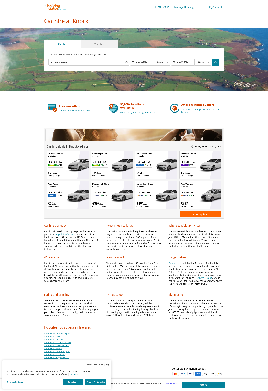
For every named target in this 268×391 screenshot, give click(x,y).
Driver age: (94, 54)
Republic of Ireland (66, 234)
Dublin (172, 263)
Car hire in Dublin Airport (57, 333)
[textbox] (88, 62)
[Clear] (126, 62)
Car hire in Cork (52, 336)
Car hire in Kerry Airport (56, 345)
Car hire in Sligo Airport (56, 357)
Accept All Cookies (96, 382)
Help (201, 7)
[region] (56, 374)
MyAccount (215, 7)
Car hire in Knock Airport (57, 351)
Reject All (72, 382)
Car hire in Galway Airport (57, 342)
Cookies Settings (15, 381)
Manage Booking (184, 7)
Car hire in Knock (53, 348)
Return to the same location (64, 54)
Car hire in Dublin (53, 339)
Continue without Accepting (97, 365)
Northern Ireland (203, 277)
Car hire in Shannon (54, 354)
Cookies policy (171, 383)
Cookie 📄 (73, 374)
